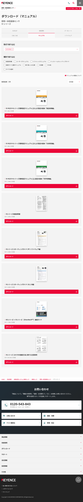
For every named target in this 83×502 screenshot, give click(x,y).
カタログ (14, 31)
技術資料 (41, 31)
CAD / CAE (15, 35)
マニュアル (41, 35)
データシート (68, 31)
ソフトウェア (68, 35)
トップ (78, 480)
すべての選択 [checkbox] (9, 69)
